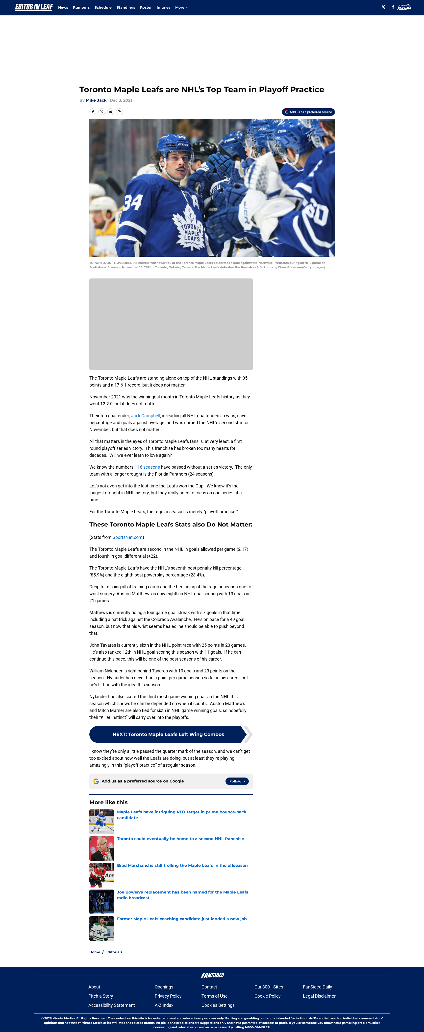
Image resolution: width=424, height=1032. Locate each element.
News (63, 7)
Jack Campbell (145, 415)
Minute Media (63, 1018)
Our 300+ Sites (268, 986)
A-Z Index (164, 1005)
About (94, 986)
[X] (383, 7)
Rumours (81, 7)
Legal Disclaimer (319, 996)
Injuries (163, 7)
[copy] (119, 111)
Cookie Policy (267, 996)
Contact (209, 986)
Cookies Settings (218, 1005)
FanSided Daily (317, 986)
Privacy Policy (168, 996)
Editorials (113, 952)
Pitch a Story (100, 996)
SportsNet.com (128, 537)
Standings (126, 7)
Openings (164, 986)
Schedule (103, 7)
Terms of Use (214, 996)
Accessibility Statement (111, 1005)
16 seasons (148, 467)
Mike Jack (96, 100)
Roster (146, 7)
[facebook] (393, 7)
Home (94, 952)
